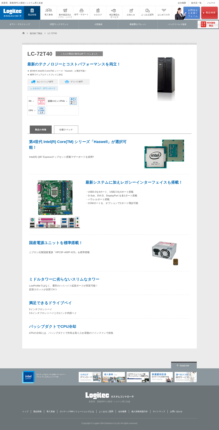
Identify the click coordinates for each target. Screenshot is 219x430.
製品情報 (32, 15)
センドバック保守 (45, 81)
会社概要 (182, 3)
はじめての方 (164, 15)
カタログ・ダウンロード (44, 88)
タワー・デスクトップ (19, 24)
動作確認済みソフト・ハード (65, 16)
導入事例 (48, 15)
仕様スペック (66, 129)
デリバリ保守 (76, 81)
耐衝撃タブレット (138, 24)
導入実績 (51, 411)
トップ (25, 411)
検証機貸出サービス (114, 16)
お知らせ (131, 15)
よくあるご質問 (106, 411)
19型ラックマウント (59, 24)
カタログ (98, 15)
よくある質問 (147, 15)
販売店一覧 (196, 3)
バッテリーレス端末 (177, 24)
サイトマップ (159, 411)
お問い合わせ (176, 411)
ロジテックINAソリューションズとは (77, 411)
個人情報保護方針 (139, 411)
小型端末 (98, 24)
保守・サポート (81, 15)
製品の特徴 (40, 129)
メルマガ (211, 3)
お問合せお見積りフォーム (193, 13)
